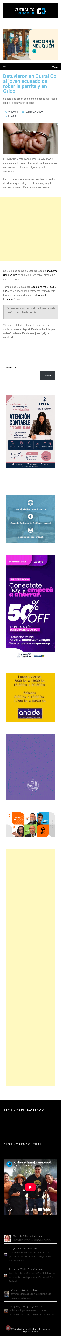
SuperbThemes (30, 1331)
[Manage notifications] (8, 1327)
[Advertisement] (30, 229)
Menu (55, 66)
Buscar (11, 367)
